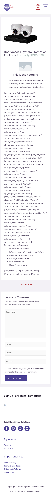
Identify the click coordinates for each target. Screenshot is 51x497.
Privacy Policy (10, 462)
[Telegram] (27, 428)
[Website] (25, 362)
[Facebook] (6, 428)
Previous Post (26, 284)
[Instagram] (13, 428)
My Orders (8, 448)
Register (7, 445)
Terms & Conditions (12, 466)
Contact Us (9, 472)
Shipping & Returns (12, 469)
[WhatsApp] (20, 428)
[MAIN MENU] (45, 7)
